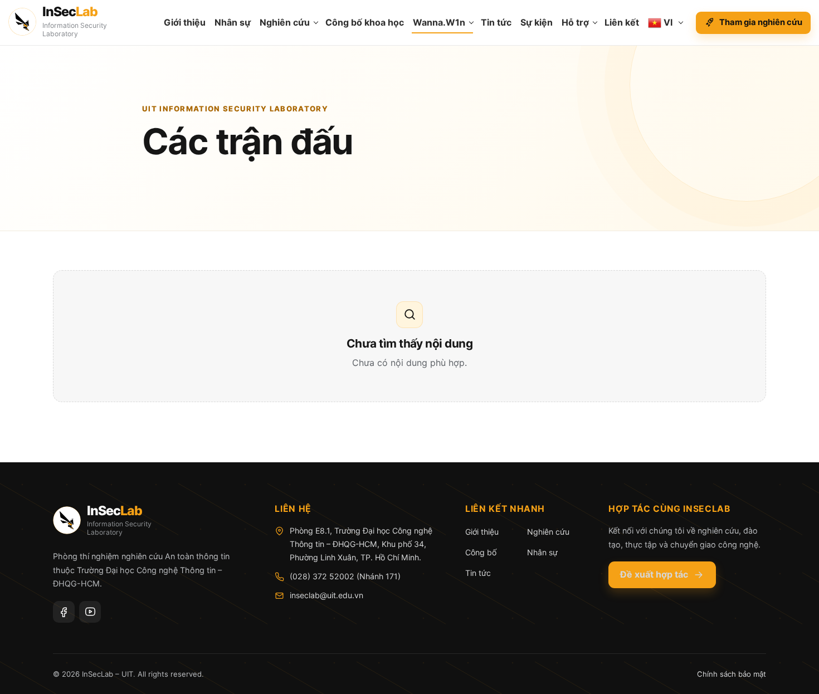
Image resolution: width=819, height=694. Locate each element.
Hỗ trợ (575, 22)
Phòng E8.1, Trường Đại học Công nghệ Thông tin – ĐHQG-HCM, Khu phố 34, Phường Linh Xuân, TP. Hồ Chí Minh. (361, 544)
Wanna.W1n (439, 22)
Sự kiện (536, 22)
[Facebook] (64, 612)
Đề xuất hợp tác (654, 574)
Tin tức (496, 22)
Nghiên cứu (285, 22)
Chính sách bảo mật (731, 673)
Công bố (480, 552)
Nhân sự (232, 22)
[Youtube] (90, 612)
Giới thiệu (185, 22)
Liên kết (621, 22)
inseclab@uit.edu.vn (326, 595)
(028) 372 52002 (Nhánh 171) (345, 576)
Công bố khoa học (364, 22)
